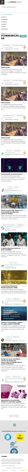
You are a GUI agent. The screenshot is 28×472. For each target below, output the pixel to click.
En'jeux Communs (8, 47)
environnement (6, 45)
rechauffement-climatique (17, 45)
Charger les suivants (14, 416)
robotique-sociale (17, 376)
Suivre (23, 36)
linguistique (8, 150)
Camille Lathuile (8, 339)
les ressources (4, 29)
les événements (4, 19)
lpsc (16, 262)
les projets (3, 26)
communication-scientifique (9, 225)
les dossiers (3, 24)
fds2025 (10, 187)
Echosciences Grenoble (10, 152)
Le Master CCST (21, 340)
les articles (3, 17)
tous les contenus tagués (6, 14)
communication (20, 115)
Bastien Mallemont (9, 189)
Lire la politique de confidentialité (8, 465)
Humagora (23, 304)
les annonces (4, 22)
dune (11, 262)
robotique (8, 376)
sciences (16, 187)
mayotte (8, 337)
